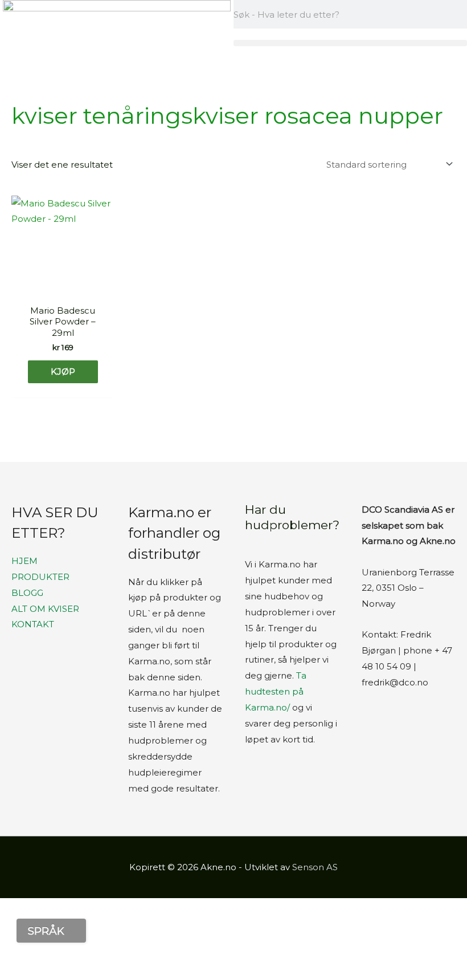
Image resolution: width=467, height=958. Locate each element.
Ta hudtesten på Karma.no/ (275, 691)
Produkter (40, 576)
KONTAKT (32, 624)
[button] (350, 43)
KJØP (63, 371)
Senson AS (315, 867)
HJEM (24, 560)
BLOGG (27, 592)
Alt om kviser (45, 608)
